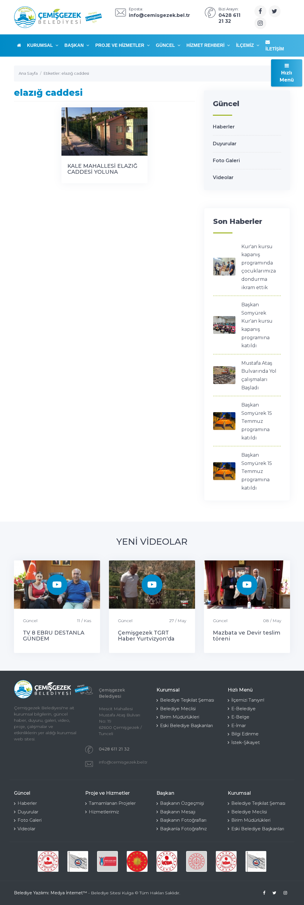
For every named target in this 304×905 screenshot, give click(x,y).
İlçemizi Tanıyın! (247, 700)
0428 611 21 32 (114, 749)
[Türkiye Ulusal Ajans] (107, 861)
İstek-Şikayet (245, 742)
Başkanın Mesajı (177, 812)
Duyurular (225, 143)
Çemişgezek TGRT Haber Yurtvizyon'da (146, 636)
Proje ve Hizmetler (120, 45)
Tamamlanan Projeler (112, 803)
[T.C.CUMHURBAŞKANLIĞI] (137, 861)
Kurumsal (40, 45)
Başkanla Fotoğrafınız (183, 828)
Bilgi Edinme (245, 734)
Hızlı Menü (287, 76)
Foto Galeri (226, 160)
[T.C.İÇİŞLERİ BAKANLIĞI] (166, 861)
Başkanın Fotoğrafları (183, 820)
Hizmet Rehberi (206, 45)
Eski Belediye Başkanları (186, 725)
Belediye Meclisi (178, 708)
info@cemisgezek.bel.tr (123, 762)
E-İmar (238, 725)
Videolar (223, 177)
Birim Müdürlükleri (179, 717)
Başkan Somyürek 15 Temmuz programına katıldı (256, 421)
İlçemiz (245, 45)
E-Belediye (243, 708)
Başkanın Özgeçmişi (182, 803)
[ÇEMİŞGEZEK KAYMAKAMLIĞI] (77, 861)
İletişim (274, 48)
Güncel (166, 45)
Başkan (74, 45)
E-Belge (240, 717)
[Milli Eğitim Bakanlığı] (196, 861)
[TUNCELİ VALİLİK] (48, 861)
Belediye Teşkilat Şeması (187, 700)
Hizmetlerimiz (104, 812)
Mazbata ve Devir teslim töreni (246, 636)
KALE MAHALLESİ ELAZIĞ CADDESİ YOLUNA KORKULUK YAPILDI (102, 172)
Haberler (224, 127)
